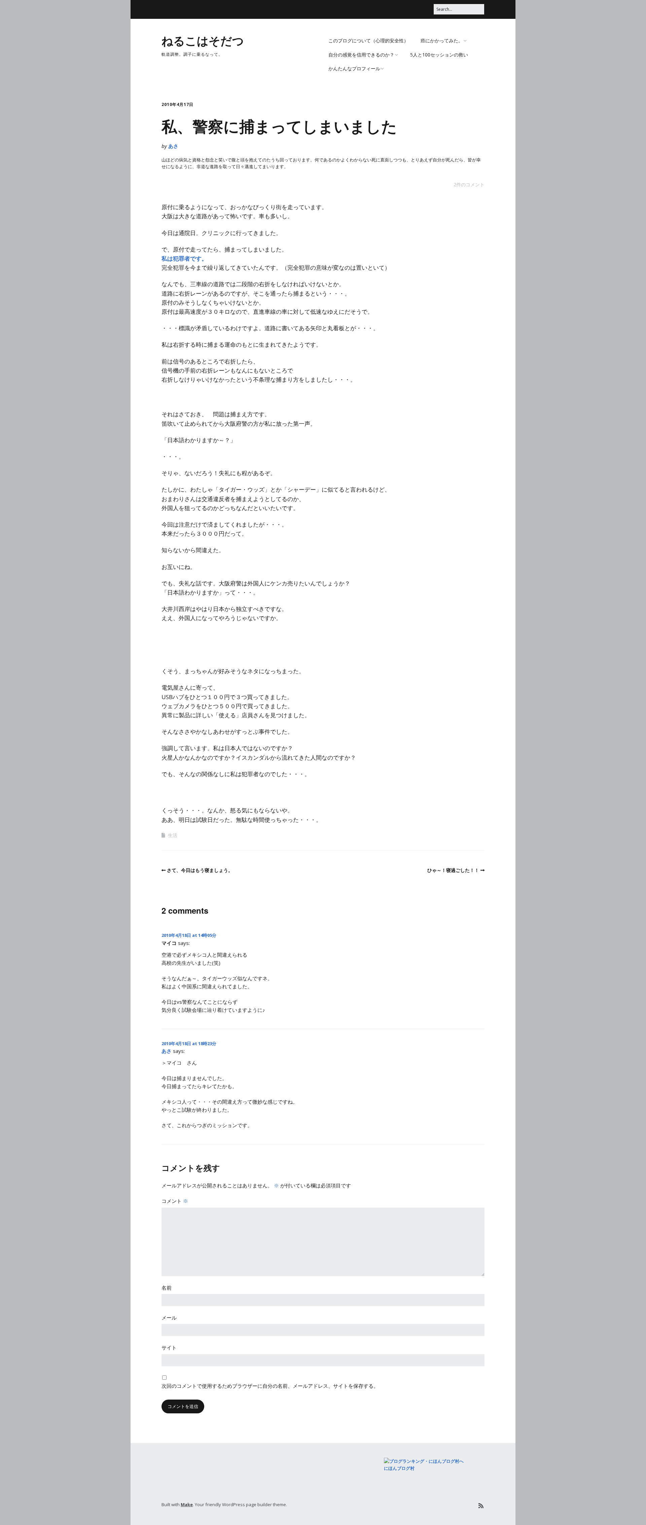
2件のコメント (469, 184)
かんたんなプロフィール (354, 68)
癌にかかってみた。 (442, 40)
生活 (172, 835)
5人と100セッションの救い (439, 54)
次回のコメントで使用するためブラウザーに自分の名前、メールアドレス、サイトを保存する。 (270, 1385)
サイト (169, 1347)
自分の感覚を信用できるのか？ (361, 54)
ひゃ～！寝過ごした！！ (453, 870)
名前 (167, 1287)
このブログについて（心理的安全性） (368, 40)
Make (187, 1504)
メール (169, 1317)
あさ (173, 146)
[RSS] (481, 1505)
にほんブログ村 (399, 1468)
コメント (175, 1200)
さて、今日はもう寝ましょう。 (200, 870)
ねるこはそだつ (203, 40)
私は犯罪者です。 (184, 258)
